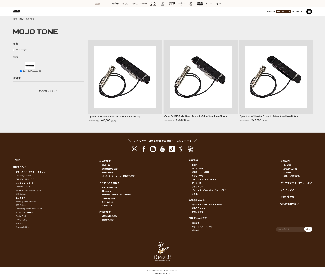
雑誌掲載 (195, 230)
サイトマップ (287, 189)
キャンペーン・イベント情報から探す (118, 176)
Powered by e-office (162, 273)
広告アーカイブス (198, 218)
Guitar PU (21, 49)
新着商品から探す (110, 168)
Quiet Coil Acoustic (31, 71)
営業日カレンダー (199, 208)
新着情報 (193, 160)
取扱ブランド (19, 167)
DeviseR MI (21, 216)
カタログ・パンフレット (202, 226)
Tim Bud (19, 223)
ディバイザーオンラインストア (296, 182)
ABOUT (271, 11)
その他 (195, 193)
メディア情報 (197, 175)
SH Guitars (107, 205)
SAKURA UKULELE (25, 179)
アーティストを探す (109, 182)
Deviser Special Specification (29, 208)
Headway (106, 191)
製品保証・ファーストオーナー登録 (207, 204)
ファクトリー (197, 186)
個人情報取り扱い (289, 203)
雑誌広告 (195, 223)
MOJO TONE (21, 219)
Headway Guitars (23, 175)
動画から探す (108, 172)
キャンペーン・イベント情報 (204, 179)
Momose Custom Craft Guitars (29, 190)
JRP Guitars (21, 205)
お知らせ (195, 165)
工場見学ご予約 (290, 168)
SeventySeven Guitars (26, 201)
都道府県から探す (110, 216)
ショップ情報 (197, 168)
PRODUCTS (283, 11)
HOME (16, 160)
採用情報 (287, 172)
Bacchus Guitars (23, 186)
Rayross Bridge (22, 227)
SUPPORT (298, 11)
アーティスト (197, 183)
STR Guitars (21, 193)
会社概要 (287, 165)
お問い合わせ (197, 211)
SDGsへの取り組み (291, 176)
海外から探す (108, 219)
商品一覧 (106, 165)
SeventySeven (109, 198)
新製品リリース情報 (200, 172)
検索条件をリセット (48, 90)
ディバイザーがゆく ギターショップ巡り (209, 190)
